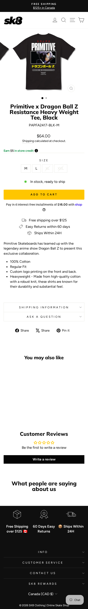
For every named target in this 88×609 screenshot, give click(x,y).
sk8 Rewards (43, 583)
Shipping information (44, 307)
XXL (61, 168)
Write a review (44, 459)
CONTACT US (43, 573)
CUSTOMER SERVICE (43, 562)
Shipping (28, 141)
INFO (43, 552)
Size (44, 160)
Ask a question (44, 316)
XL (47, 168)
